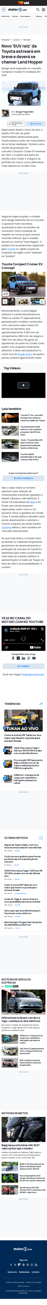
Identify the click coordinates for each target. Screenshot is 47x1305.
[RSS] (36, 1264)
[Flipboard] (19, 1264)
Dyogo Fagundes (24, 111)
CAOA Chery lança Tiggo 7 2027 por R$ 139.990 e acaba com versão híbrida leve (23, 873)
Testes (15, 16)
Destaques (25, 16)
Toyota (16, 40)
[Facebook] (11, 1264)
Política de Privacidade (15, 1282)
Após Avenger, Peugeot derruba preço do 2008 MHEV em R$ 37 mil (23, 923)
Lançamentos (20, 893)
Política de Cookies (33, 1282)
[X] (15, 1264)
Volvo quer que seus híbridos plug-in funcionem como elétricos (22, 912)
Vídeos (39, 16)
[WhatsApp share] (28, 658)
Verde (17, 916)
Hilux (32, 502)
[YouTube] (32, 1264)
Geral (17, 851)
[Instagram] (27, 1264)
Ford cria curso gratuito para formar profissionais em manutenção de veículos (22, 859)
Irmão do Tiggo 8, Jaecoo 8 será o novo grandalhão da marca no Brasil (22, 900)
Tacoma (6, 527)
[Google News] (23, 1264)
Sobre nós (12, 1272)
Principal (5, 40)
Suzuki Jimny (25, 354)
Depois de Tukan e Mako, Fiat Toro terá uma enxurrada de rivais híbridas (23, 846)
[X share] (18, 658)
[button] (5, 301)
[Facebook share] (13, 658)
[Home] (17, 9)
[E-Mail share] (34, 658)
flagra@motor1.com (33, 674)
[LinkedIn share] (23, 658)
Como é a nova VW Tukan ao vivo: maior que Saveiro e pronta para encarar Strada (21, 887)
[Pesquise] (38, 9)
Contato (36, 1272)
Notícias (6, 16)
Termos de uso (24, 1286)
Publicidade (24, 1272)
